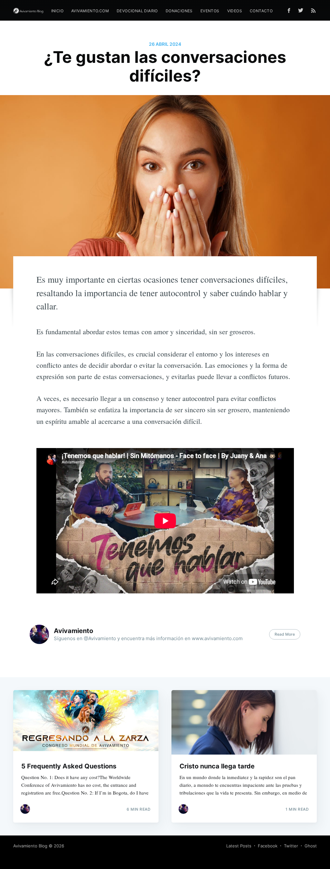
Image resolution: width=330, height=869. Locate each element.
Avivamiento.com (90, 10)
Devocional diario (137, 10)
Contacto (261, 10)
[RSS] (313, 10)
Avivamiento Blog (30, 845)
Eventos (209, 10)
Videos (234, 10)
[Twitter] (302, 10)
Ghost (311, 845)
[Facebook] (289, 10)
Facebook (267, 845)
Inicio (57, 10)
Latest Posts (238, 845)
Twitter (291, 845)
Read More (285, 634)
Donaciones (179, 10)
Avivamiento (73, 631)
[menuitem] (57, 11)
